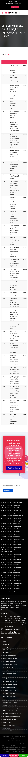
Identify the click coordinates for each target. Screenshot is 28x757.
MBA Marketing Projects (9, 719)
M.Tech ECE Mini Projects (9, 679)
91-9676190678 (9, 626)
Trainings (5, 647)
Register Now (14, 755)
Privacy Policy (6, 728)
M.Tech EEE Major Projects (10, 690)
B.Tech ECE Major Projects (10, 676)
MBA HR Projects (7, 722)
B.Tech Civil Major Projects (10, 699)
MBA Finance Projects (9, 725)
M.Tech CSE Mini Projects (9, 661)
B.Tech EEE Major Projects (10, 684)
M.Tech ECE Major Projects (10, 682)
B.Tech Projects (7, 650)
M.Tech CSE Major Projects (10, 664)
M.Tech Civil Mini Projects (10, 702)
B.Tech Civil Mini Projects (9, 696)
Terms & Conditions (8, 731)
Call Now (4, 755)
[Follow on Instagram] (9, 632)
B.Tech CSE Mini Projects (9, 655)
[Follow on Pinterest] (19, 632)
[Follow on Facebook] (2, 632)
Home (4, 641)
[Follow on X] (6, 632)
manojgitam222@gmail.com (12, 629)
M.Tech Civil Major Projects (10, 705)
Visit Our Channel (14, 468)
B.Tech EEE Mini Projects (9, 687)
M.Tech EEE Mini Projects (9, 693)
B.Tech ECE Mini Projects (9, 673)
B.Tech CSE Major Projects (10, 658)
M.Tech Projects (7, 652)
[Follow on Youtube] (15, 632)
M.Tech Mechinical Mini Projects (11, 716)
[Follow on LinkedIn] (12, 632)
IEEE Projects (6, 670)
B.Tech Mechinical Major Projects (12, 711)
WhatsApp (24, 755)
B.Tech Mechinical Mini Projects (11, 708)
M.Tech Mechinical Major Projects (12, 713)
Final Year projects (8, 667)
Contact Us (6, 644)
